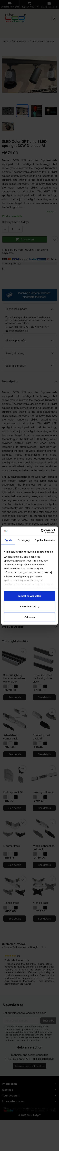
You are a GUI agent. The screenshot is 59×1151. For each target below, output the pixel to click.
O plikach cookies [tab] (45, 540)
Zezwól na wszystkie (29, 595)
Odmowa (29, 617)
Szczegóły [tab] (24, 540)
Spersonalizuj (28, 606)
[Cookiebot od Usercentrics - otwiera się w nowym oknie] (41, 531)
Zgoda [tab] (8, 540)
